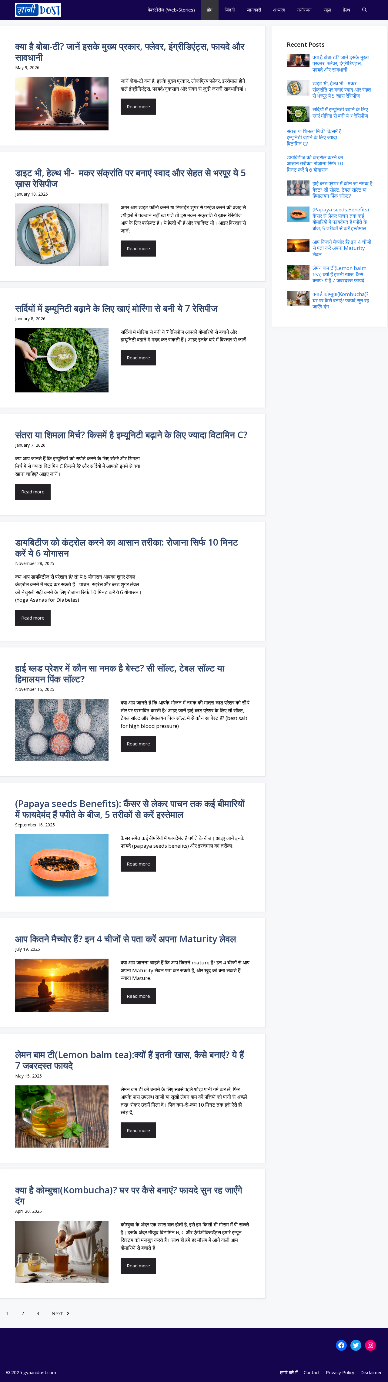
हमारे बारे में (289, 1372)
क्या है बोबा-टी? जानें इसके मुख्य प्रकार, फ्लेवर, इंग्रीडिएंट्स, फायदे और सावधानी (129, 51)
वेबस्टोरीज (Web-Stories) (171, 10)
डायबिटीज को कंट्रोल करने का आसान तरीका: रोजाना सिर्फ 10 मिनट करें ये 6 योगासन (126, 547)
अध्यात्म (279, 10)
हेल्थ (346, 10)
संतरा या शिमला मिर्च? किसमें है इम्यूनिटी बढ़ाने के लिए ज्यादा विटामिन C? (131, 435)
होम (209, 10)
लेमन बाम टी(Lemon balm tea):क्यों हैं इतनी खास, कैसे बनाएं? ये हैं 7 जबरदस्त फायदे (129, 1060)
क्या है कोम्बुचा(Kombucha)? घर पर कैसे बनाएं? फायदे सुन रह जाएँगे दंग (128, 1195)
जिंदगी (230, 10)
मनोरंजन (304, 10)
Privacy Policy (340, 1372)
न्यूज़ (327, 10)
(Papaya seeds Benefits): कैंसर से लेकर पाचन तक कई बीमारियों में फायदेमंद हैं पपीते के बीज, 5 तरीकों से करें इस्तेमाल (130, 809)
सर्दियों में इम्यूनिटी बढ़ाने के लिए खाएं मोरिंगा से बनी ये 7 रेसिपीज (116, 308)
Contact (312, 1372)
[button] (364, 10)
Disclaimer (371, 1372)
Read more (138, 106)
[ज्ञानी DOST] (38, 10)
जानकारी (254, 10)
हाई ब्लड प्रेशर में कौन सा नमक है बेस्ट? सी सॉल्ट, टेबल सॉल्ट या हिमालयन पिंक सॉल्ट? (119, 673)
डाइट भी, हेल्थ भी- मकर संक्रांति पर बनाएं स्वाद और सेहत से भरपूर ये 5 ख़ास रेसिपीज (130, 178)
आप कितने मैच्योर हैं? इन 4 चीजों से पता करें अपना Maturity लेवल (125, 939)
